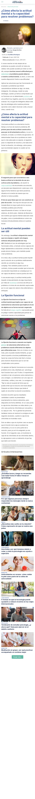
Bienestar (3, 6)
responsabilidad (6, 185)
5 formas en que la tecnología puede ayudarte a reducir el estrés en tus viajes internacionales (17, 602)
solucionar (5, 74)
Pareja (3, 522)
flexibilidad (13, 283)
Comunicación (5, 497)
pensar (3, 345)
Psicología (4, 471)
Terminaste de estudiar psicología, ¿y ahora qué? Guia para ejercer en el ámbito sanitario (16, 627)
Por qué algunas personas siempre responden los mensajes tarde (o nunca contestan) (17, 501)
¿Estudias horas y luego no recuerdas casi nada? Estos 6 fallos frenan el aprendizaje (16, 476)
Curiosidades (5, 547)
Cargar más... (17, 657)
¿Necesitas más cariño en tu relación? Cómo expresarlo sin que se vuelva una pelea (16, 526)
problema (27, 96)
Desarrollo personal (13, 6)
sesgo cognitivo (16, 310)
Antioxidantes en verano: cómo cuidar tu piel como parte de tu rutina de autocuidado (16, 576)
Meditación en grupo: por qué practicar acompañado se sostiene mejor (17, 651)
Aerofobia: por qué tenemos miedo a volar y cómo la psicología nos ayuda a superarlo (16, 551)
